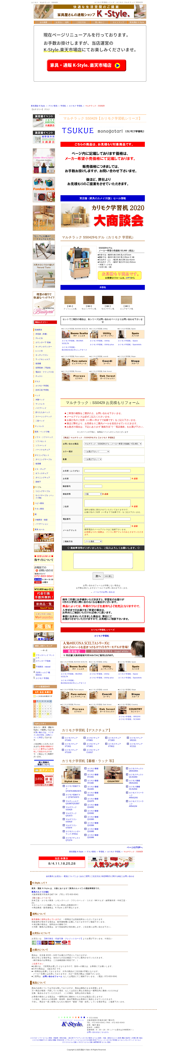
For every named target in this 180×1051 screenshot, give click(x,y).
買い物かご (99, 22)
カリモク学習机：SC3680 (129, 719)
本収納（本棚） (41, 334)
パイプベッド (40, 408)
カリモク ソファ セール (39, 1038)
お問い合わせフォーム (52, 976)
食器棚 (38, 363)
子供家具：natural (43, 667)
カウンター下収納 (43, 661)
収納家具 (38, 330)
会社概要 (43, 22)
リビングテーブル (42, 491)
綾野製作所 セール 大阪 (102, 1042)
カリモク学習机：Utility (100, 341)
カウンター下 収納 (43, 342)
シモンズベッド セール (132, 1040)
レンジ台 (39, 351)
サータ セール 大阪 (69, 1042)
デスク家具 (53, 106)
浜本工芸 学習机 (42, 390)
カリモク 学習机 (75, 106)
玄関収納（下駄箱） (43, 368)
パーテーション (41, 524)
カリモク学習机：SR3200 (129, 717)
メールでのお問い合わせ (104, 592)
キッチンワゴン (41, 355)
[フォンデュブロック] (44, 202)
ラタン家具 (39, 509)
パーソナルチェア (42, 450)
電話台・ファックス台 (44, 372)
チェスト (39, 376)
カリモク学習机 (101, 636)
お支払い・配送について (65, 876)
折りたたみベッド (42, 412)
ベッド (37, 395)
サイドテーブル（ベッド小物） (44, 496)
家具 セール (39, 529)
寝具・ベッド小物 (42, 432)
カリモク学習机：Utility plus (102, 345)
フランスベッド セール (74, 1040)
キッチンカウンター (43, 347)
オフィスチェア (41, 473)
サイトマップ (118, 22)
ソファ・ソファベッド (44, 437)
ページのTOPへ (135, 847)
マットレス (40, 404)
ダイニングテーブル (43, 459)
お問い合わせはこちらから (98, 1032)
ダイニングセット (42, 455)
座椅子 (38, 482)
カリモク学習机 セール (114, 1040)
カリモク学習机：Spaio (128, 341)
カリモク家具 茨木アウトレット (94, 1040)
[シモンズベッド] (44, 315)
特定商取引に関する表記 (112, 876)
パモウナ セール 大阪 (85, 1042)
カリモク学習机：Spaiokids (129, 345)
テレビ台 (39, 338)
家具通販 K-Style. (137, 22)
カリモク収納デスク (40, 1040)
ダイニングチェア (42, 477)
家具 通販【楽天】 (124, 1038)
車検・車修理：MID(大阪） (58, 1038)
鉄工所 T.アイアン (75, 1038)
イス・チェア (40, 469)
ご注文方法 (81, 22)
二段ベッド (40, 421)
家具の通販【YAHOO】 (57, 1040)
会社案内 (49, 876)
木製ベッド (40, 400)
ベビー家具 (39, 503)
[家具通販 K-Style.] (90, 20)
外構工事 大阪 (137, 1038)
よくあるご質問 (82, 876)
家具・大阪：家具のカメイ (107, 1038)
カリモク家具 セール (90, 1038)
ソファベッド (40, 445)
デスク (47, 109)
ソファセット (40, 441)
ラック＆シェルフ (42, 359)
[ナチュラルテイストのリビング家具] (44, 287)
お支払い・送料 (62, 22)
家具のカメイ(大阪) (40, 892)
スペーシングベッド (43, 416)
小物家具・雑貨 (41, 520)
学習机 (63, 106)
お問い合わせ (128, 876)
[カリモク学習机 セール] (102, 227)
